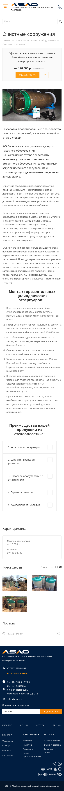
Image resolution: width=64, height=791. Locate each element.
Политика (27, 744)
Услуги (40, 725)
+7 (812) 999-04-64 (60, 7)
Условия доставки (52, 744)
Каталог (7, 725)
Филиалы (27, 740)
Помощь (49, 734)
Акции (24, 725)
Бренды (57, 725)
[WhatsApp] (60, 764)
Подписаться (51, 711)
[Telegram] (54, 764)
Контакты (6, 750)
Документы (7, 755)
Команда (6, 745)
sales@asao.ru (14, 699)
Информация (31, 734)
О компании (8, 741)
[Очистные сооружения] (32, 105)
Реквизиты (28, 749)
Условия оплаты (52, 740)
